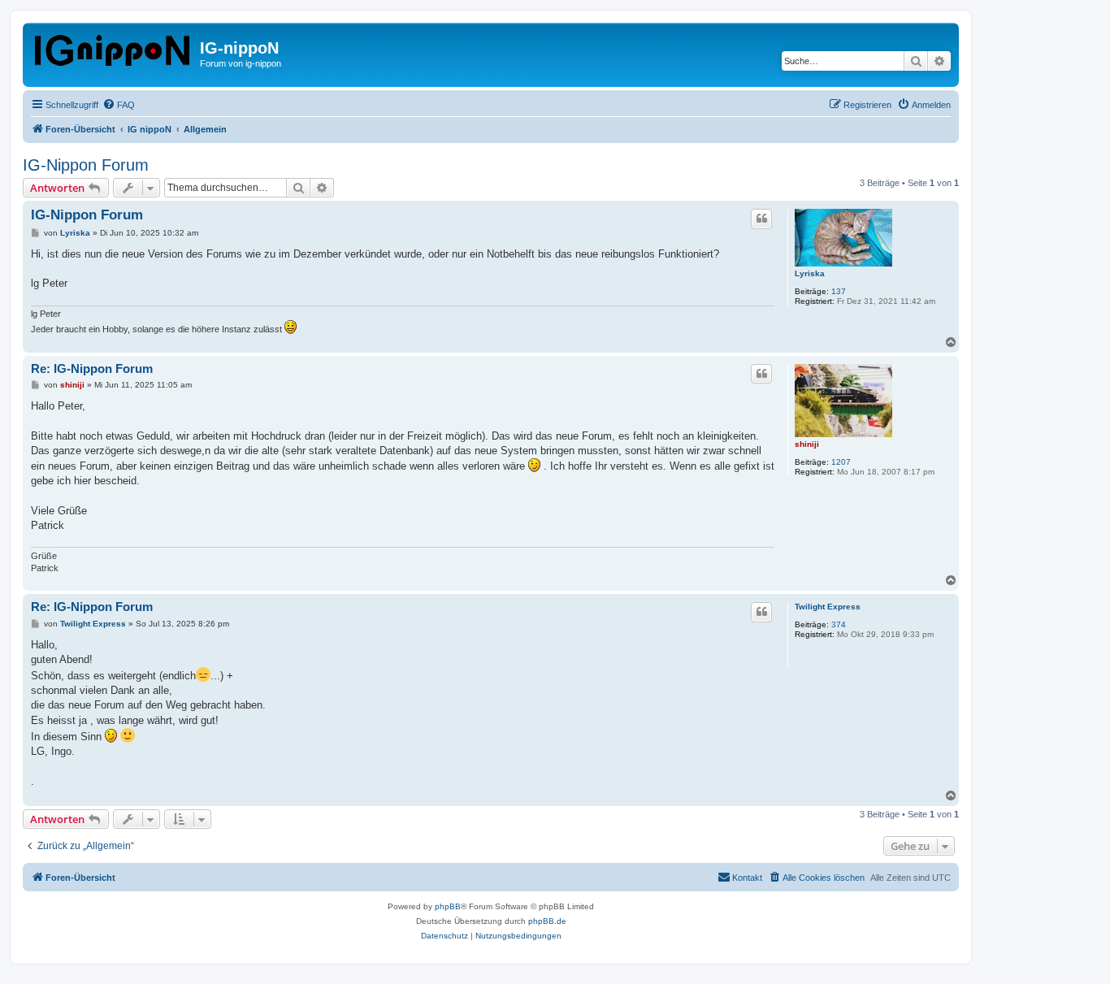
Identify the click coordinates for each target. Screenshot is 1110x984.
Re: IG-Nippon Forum (92, 368)
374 (838, 624)
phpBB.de (547, 921)
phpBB (448, 906)
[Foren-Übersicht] (113, 47)
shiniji (807, 444)
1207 (841, 461)
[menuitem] (118, 105)
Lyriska (810, 273)
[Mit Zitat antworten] (761, 218)
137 (838, 291)
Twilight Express (828, 606)
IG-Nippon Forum (86, 165)
